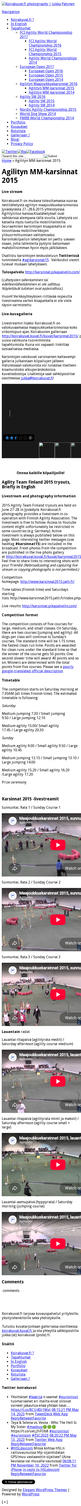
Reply (15, 1418)
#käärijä (35, 1397)
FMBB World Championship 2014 (47, 118)
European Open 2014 (46, 79)
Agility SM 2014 (41, 105)
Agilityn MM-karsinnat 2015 (51, 88)
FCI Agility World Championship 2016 (45, 43)
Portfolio (18, 122)
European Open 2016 (46, 71)
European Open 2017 (37, 67)
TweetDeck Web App (51, 1414)
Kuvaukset (19, 127)
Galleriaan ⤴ (20, 135)
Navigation (11, 12)
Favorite (39, 1418)
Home (6, 161)
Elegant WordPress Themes (45, 1490)
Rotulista (18, 131)
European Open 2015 (46, 75)
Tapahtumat (21, 28)
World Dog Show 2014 (38, 114)
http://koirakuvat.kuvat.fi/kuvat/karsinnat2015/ (40, 336)
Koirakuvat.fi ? (22, 20)
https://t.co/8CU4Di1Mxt (31, 1410)
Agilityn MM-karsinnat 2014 (51, 92)
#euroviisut (68, 1397)
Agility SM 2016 (32, 97)
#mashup (35, 1427)
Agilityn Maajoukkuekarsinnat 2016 (48, 84)
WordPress (30, 1494)
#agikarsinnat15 (35, 260)
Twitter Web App (49, 1440)
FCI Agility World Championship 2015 (45, 52)
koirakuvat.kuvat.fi (17, 1331)
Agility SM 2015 (41, 101)
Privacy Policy (22, 144)
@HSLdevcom (22, 1448)
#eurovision (21, 1435)
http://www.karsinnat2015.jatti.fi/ (47, 582)
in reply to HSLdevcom (41, 1470)
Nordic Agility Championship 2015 (48, 109)
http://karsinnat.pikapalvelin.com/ (52, 272)
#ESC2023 (40, 1435)
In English (19, 24)
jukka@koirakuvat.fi (37, 378)
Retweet (26, 1418)
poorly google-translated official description (38, 669)
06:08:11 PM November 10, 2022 (43, 1463)
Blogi (15, 139)
